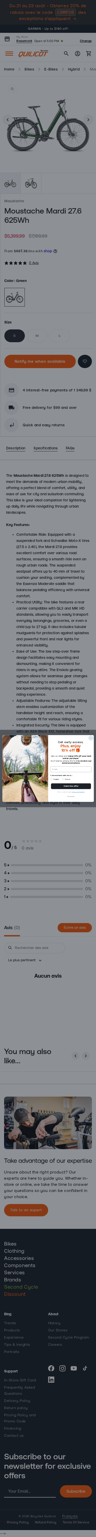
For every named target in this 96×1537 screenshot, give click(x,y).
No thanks (71, 796)
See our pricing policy (78, 792)
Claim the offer (70, 786)
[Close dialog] (91, 738)
